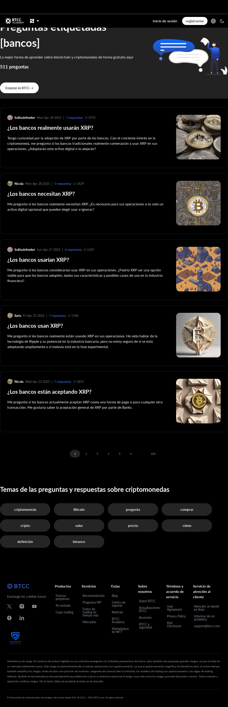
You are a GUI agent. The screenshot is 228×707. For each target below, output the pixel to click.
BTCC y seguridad (145, 625)
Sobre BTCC (147, 601)
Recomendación (94, 596)
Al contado (63, 605)
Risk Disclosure (174, 624)
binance (79, 541)
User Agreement (174, 607)
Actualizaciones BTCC (149, 609)
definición (25, 541)
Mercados (89, 622)
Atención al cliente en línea (206, 607)
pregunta (133, 509)
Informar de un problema (204, 617)
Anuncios (145, 617)
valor (79, 525)
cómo (187, 525)
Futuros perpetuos (62, 597)
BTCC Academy (118, 620)
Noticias (117, 612)
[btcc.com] (15, 21)
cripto (25, 525)
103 (153, 453)
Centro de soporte (118, 603)
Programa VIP (92, 602)
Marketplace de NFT (120, 630)
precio (133, 525)
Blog (115, 596)
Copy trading (64, 612)
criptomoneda (25, 509)
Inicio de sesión (165, 21)
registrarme (195, 21)
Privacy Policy (176, 616)
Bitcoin (79, 509)
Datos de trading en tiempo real (90, 612)
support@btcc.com (207, 626)
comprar (186, 509)
